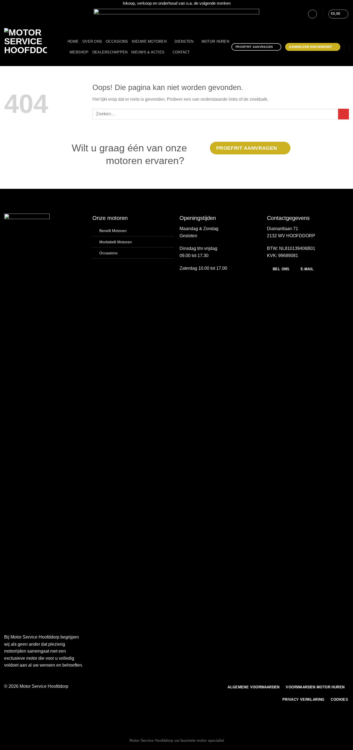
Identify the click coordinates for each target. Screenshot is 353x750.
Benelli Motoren (113, 230)
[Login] (312, 14)
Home (73, 41)
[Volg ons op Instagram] (12, 14)
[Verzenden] (343, 114)
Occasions (117, 41)
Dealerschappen (110, 52)
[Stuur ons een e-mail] (17, 14)
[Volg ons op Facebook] (7, 14)
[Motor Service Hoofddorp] (31, 47)
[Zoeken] (196, 52)
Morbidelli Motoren (115, 242)
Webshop (79, 52)
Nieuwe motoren (149, 41)
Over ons (92, 41)
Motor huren (215, 41)
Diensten (184, 41)
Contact (181, 52)
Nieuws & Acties (147, 52)
